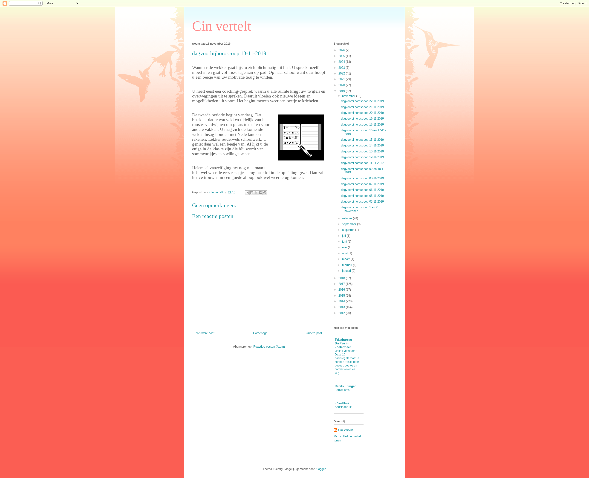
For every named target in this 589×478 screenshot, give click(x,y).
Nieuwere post (205, 333)
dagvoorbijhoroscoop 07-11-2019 (362, 184)
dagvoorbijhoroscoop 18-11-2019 (362, 124)
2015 (342, 295)
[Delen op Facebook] (260, 192)
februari (347, 265)
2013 (342, 307)
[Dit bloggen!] (251, 192)
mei (345, 247)
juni (345, 241)
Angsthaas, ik (343, 407)
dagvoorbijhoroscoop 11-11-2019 (362, 163)
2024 (342, 61)
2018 (342, 278)
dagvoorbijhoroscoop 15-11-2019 (362, 139)
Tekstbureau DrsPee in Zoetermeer (343, 343)
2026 (342, 50)
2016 (342, 289)
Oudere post (314, 333)
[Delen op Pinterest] (265, 192)
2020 (342, 85)
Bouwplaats (342, 390)
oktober (347, 218)
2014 (342, 301)
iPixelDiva (342, 403)
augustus (348, 230)
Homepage (260, 333)
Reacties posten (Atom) (269, 346)
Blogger (320, 469)
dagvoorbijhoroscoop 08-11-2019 (362, 178)
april (345, 253)
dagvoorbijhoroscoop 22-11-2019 (362, 101)
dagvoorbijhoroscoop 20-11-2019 (362, 112)
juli (344, 236)
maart (346, 259)
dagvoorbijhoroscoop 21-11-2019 (362, 107)
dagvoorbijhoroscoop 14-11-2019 (362, 145)
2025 (342, 56)
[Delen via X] (256, 192)
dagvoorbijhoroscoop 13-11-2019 (362, 151)
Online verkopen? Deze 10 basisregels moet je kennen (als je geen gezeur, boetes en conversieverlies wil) (347, 362)
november (349, 96)
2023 (342, 67)
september (349, 224)
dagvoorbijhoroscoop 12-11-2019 (362, 157)
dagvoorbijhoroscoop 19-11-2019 (362, 118)
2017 (342, 284)
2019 (342, 91)
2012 (342, 313)
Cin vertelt (221, 26)
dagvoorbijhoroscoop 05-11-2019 (362, 195)
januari (347, 270)
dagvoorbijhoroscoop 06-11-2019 (362, 190)
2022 (342, 73)
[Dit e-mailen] (247, 192)
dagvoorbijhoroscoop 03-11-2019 (362, 201)
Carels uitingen (345, 386)
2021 (342, 79)
